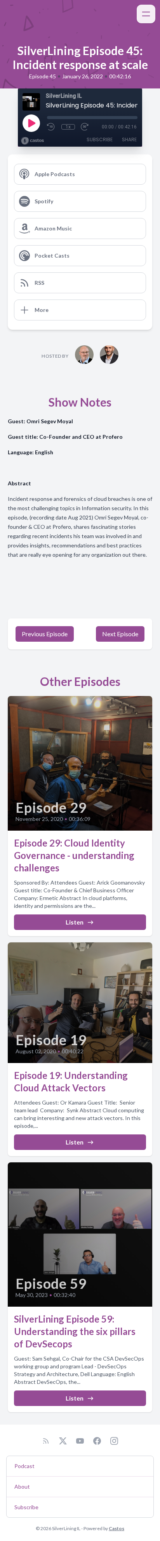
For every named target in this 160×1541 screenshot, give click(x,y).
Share (129, 139)
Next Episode (120, 633)
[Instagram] (114, 1441)
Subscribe (100, 139)
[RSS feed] (46, 1441)
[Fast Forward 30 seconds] (85, 127)
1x (68, 127)
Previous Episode (45, 633)
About (22, 1486)
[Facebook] (97, 1441)
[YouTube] (80, 1441)
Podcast (24, 1466)
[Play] (31, 123)
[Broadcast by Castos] (32, 141)
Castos (116, 1528)
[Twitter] (63, 1441)
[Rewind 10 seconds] (51, 127)
